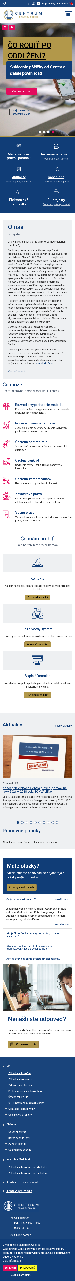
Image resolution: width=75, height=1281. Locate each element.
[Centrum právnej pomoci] (21, 14)
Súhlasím (10, 1267)
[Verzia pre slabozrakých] (5, 3)
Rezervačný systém (37, 644)
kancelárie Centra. (46, 363)
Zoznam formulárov (37, 694)
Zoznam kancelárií (37, 597)
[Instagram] (33, 3)
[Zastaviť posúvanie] (12, 27)
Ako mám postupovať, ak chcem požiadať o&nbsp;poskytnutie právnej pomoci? (29, 947)
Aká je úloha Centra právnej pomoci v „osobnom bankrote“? (33, 934)
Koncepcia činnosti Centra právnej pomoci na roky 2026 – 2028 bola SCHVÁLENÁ (35, 789)
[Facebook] (28, 3)
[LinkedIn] (38, 3)
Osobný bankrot (27, 460)
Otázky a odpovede (21, 887)
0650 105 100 (21, 1228)
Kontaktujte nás (25, 1044)
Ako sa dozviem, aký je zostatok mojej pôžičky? (33, 958)
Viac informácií (12, 1260)
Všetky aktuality (63, 725)
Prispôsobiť (27, 1267)
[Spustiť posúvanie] (5, 27)
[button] (40, 132)
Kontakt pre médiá (19, 1191)
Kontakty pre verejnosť (22, 1182)
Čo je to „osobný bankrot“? (21, 899)
